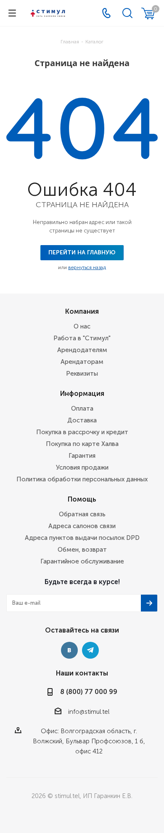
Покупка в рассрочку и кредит (82, 432)
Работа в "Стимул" (82, 338)
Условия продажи (82, 467)
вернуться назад (87, 267)
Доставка (82, 420)
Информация (82, 394)
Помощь (82, 499)
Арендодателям (82, 350)
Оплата (82, 408)
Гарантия (82, 455)
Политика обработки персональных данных (82, 479)
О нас (82, 326)
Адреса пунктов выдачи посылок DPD (82, 538)
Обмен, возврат (82, 549)
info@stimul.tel (88, 712)
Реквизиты (82, 373)
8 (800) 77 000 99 (88, 692)
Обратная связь (82, 514)
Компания (82, 311)
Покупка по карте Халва (82, 444)
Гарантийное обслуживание (82, 561)
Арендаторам (82, 362)
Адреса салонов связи (82, 526)
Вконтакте (69, 650)
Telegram (90, 650)
